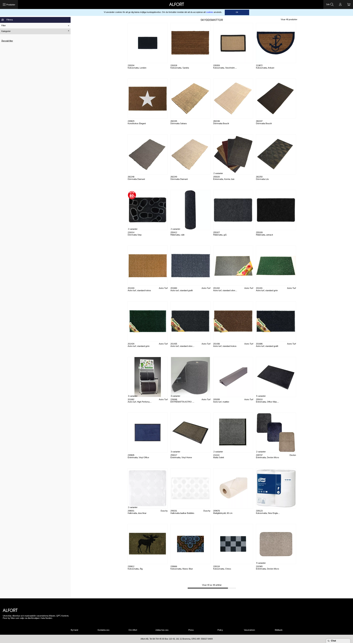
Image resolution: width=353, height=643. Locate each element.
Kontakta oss (103, 630)
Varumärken (249, 630)
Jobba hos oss (162, 630)
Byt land (74, 630)
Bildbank (279, 630)
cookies (209, 12)
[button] (9, 4)
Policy (220, 630)
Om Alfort (133, 630)
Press (191, 630)
